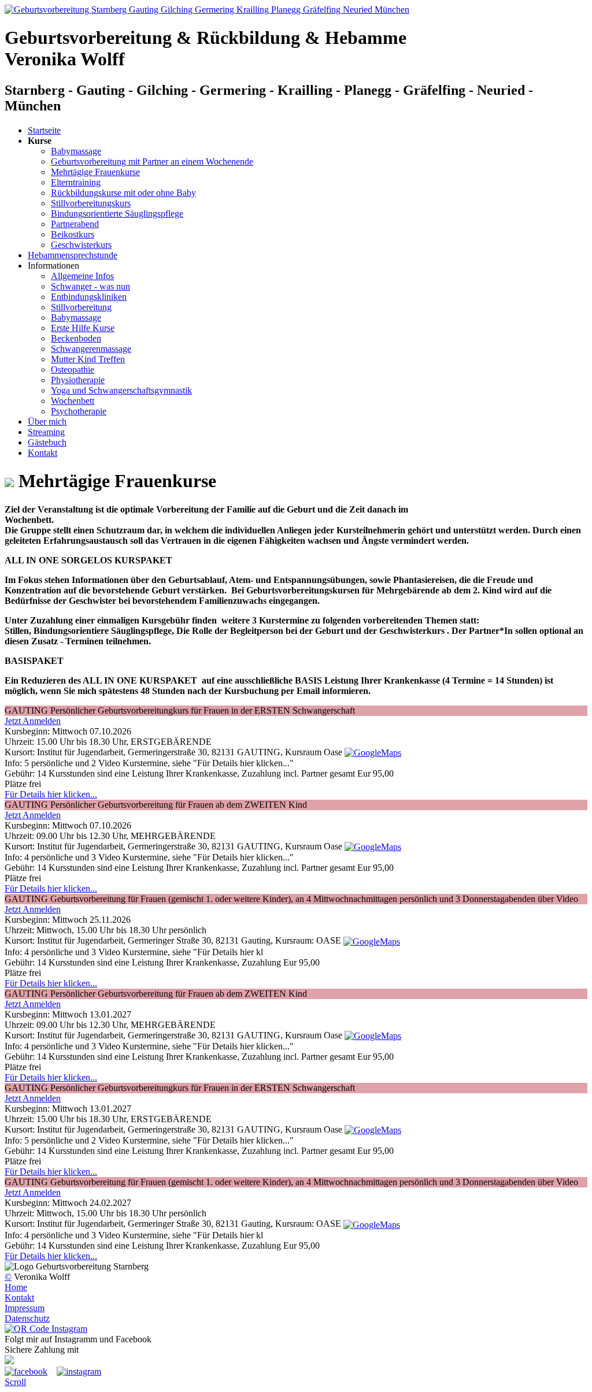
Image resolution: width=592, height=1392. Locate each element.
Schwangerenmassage (91, 349)
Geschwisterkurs (81, 245)
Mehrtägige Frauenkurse (95, 172)
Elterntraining (76, 182)
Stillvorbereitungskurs (91, 203)
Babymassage (76, 151)
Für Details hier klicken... (51, 794)
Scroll (15, 1382)
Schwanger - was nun (90, 286)
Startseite (44, 130)
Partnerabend (75, 224)
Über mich (47, 421)
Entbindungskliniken (89, 297)
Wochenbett (72, 401)
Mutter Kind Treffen (88, 359)
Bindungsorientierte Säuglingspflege (117, 213)
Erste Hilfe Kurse (82, 328)
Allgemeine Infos (82, 276)
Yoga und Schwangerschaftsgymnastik (121, 390)
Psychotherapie (78, 411)
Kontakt (42, 453)
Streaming (46, 432)
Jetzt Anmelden (33, 721)
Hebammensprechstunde (72, 255)
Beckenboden (76, 338)
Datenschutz (27, 1318)
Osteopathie (72, 369)
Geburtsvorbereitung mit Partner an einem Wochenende (152, 161)
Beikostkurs (72, 234)
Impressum (25, 1308)
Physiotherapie (78, 380)
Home (16, 1287)
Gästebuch (47, 442)
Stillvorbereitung (81, 307)
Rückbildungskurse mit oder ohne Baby (123, 193)
